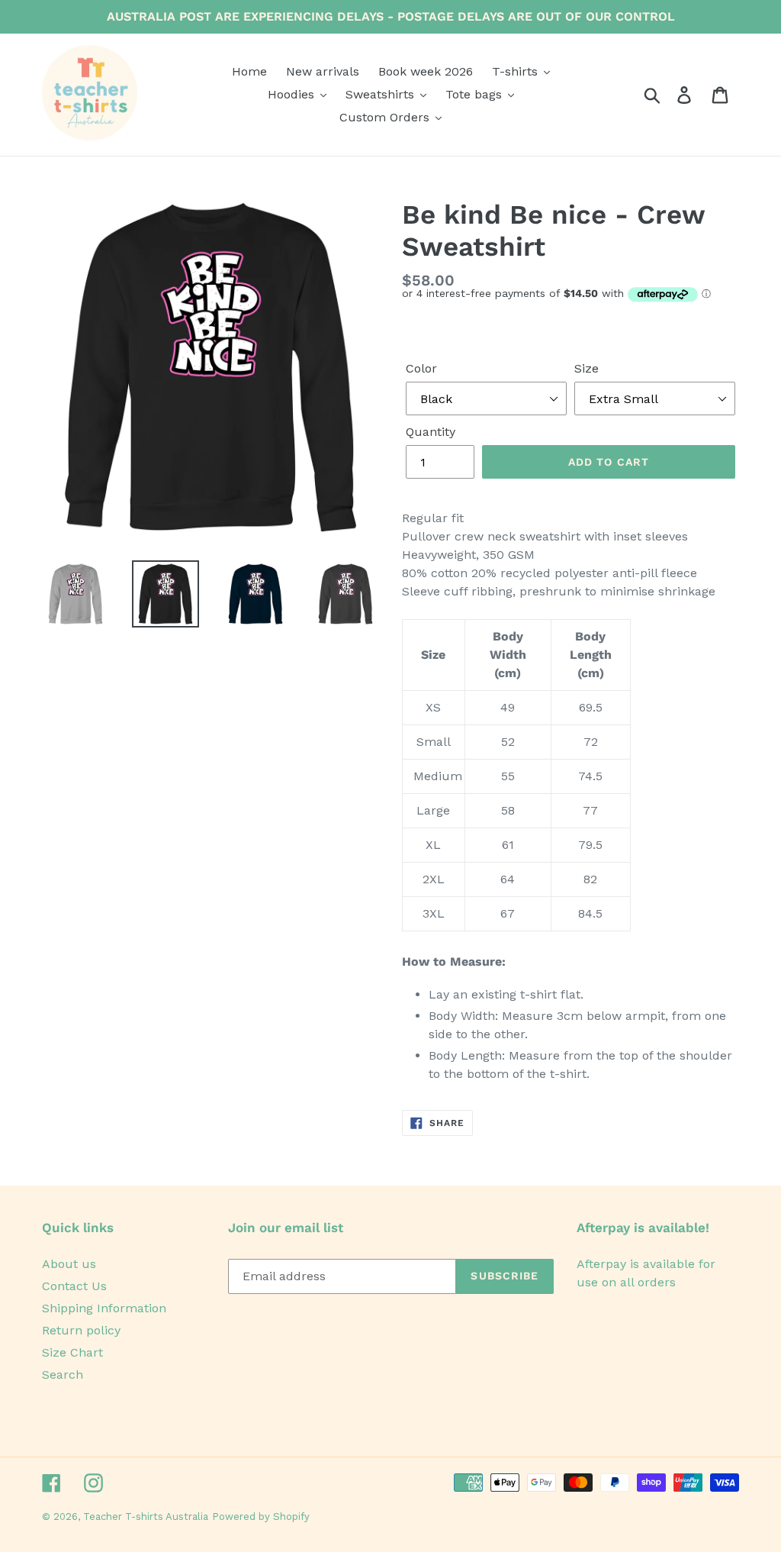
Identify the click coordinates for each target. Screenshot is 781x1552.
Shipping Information (104, 1308)
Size (586, 368)
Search (62, 1374)
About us (69, 1264)
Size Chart (72, 1352)
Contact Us (74, 1286)
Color (421, 368)
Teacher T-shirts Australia (145, 1516)
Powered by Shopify (261, 1516)
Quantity (430, 431)
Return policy (81, 1330)
